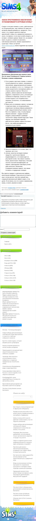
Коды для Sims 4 (9, 263)
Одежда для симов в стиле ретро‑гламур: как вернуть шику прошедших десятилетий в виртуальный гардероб (23, 473)
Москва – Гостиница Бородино (11, 330)
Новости (7, 265)
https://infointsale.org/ (8, 45)
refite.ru (20, 518)
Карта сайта (7, 244)
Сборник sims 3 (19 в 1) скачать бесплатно (22, 499)
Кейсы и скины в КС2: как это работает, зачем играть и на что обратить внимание (22, 419)
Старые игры (11, 187)
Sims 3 (6, 255)
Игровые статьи (9, 260)
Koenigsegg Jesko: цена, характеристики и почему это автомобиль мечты (11, 379)
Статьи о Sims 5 (9, 280)
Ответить (3, 208)
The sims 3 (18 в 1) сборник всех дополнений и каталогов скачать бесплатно (23, 488)
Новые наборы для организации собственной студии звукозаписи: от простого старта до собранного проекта (12, 335)
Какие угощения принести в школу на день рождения (10, 346)
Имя (2, 229)
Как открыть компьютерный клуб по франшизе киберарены (23, 407)
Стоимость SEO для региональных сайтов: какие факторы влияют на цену (11, 316)
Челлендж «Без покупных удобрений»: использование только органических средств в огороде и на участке (22, 435)
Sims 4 (6, 258)
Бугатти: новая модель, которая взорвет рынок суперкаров (12, 341)
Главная (6, 241)
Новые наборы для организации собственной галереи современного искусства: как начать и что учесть (23, 426)
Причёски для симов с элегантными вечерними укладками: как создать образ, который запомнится (22, 449)
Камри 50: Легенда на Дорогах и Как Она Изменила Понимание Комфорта (10, 297)
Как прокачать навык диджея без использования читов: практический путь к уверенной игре (23, 457)
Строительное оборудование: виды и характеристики (11, 367)
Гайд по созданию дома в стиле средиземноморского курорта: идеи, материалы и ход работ (22, 442)
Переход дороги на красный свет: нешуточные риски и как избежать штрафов (12, 351)
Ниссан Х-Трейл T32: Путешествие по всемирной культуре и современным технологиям (10, 304)
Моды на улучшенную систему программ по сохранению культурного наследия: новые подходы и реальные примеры (22, 465)
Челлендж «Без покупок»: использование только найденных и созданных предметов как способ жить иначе (10, 360)
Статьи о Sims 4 (9, 278)
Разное (6, 270)
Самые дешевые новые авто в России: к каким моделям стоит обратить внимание (11, 372)
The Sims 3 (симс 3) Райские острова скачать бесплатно (21, 494)
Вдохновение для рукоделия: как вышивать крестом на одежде (12, 384)
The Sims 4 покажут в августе (10, 292)
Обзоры (6, 268)
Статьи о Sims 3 (9, 275)
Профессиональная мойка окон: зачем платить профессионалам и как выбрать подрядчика (23, 413)
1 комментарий (24, 189)
